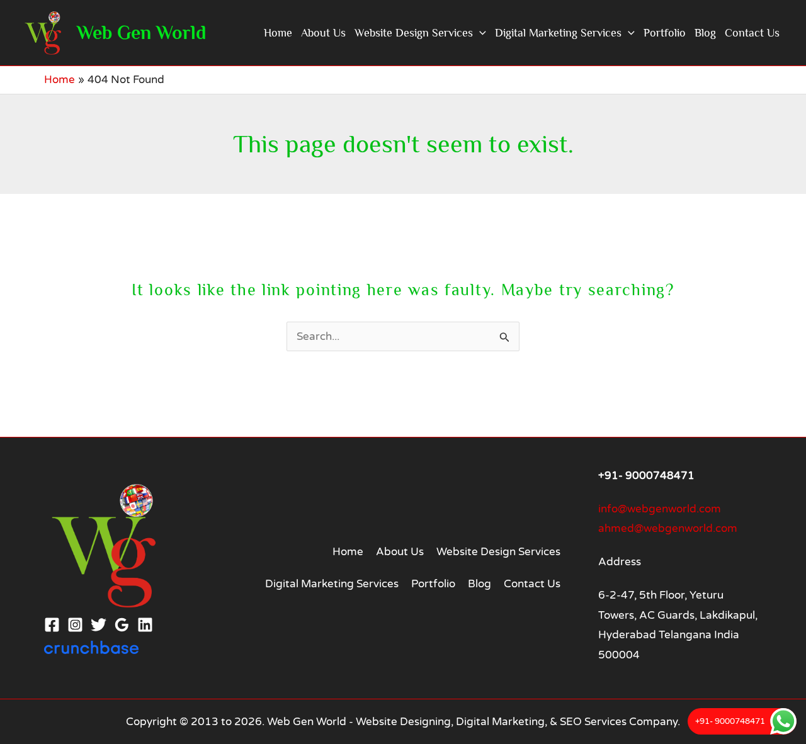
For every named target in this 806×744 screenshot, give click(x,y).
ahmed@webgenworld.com (667, 528)
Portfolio (665, 32)
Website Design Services (414, 32)
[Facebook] (52, 625)
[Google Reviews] (122, 625)
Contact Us (752, 32)
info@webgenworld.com (659, 509)
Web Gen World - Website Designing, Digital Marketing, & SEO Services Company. (473, 721)
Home (278, 32)
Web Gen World (141, 32)
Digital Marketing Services (558, 32)
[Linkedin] (145, 625)
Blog (705, 32)
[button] (479, 32)
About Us (323, 32)
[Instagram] (75, 625)
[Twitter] (98, 625)
